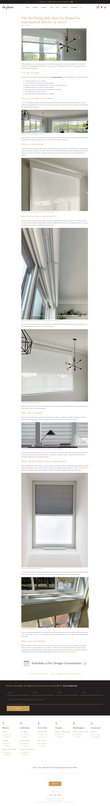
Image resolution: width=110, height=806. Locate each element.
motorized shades (52, 66)
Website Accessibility (59, 798)
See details (7, 754)
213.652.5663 (25, 734)
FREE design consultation (70, 652)
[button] (97, 7)
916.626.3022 (25, 752)
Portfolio (64, 7)
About (27, 7)
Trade (57, 7)
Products (35, 7)
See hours (7, 737)
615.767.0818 (96, 734)
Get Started (74, 7)
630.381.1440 (7, 752)
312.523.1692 (7, 734)
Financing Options (50, 798)
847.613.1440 (7, 743)
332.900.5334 (42, 734)
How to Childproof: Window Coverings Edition (66, 674)
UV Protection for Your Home (38, 674)
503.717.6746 (60, 734)
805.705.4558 (25, 743)
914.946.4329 (42, 743)
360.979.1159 (78, 734)
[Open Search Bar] (81, 7)
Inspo (51, 7)
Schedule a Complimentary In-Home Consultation (55, 2)
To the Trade (55, 791)
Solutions (44, 7)
